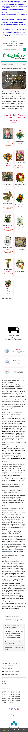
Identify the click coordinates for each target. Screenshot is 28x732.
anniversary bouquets (8, 394)
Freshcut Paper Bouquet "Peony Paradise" (20, 162)
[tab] (14, 626)
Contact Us (5, 683)
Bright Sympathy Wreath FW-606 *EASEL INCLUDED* (20, 184)
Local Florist (9, 68)
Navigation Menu (7, 64)
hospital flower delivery (16, 561)
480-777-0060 (8, 668)
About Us (4, 681)
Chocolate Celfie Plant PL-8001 (8, 269)
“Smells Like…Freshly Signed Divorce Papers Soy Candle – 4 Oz (8, 247)
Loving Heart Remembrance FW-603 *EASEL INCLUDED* (8, 292)
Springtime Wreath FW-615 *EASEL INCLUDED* (20, 271)
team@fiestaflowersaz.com (12, 671)
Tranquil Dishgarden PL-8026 (8, 225)
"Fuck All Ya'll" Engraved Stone (8, 184)
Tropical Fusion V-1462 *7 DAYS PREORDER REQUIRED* (20, 205)
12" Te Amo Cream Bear (8, 140)
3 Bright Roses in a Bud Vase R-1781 (20, 141)
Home (3, 68)
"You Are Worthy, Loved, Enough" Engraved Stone (20, 249)
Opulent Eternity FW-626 (20, 227)
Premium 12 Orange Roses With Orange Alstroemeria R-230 (8, 163)
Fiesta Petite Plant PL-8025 (8, 203)
